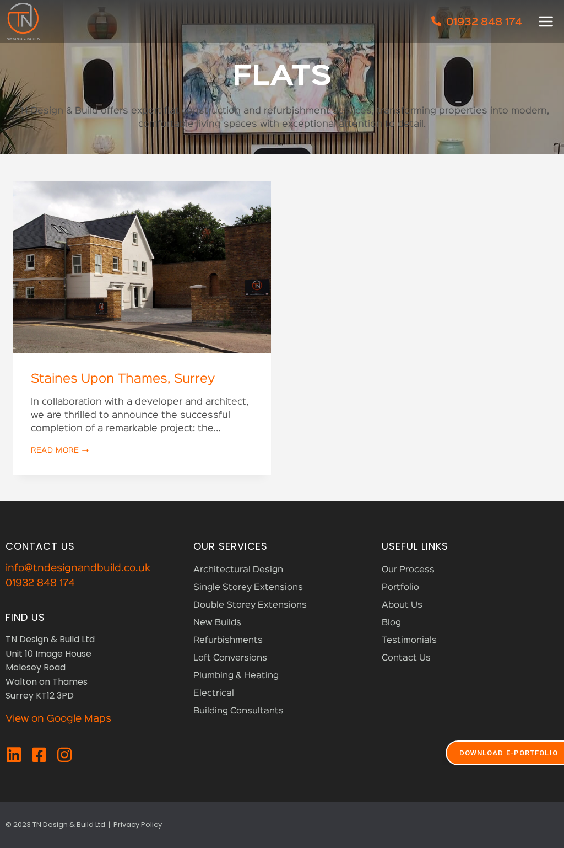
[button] (546, 21)
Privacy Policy (137, 824)
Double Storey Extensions (250, 605)
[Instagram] (64, 755)
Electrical (213, 693)
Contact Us (406, 658)
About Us (402, 605)
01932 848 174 (40, 583)
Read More (60, 450)
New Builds (217, 623)
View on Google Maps (58, 719)
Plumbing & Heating (236, 676)
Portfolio (400, 588)
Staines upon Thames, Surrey (123, 379)
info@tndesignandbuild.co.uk (78, 568)
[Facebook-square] (39, 755)
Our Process (408, 570)
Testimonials (409, 641)
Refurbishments (228, 641)
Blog (391, 623)
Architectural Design (238, 570)
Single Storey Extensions (248, 588)
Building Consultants (238, 711)
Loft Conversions (230, 658)
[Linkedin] (14, 755)
